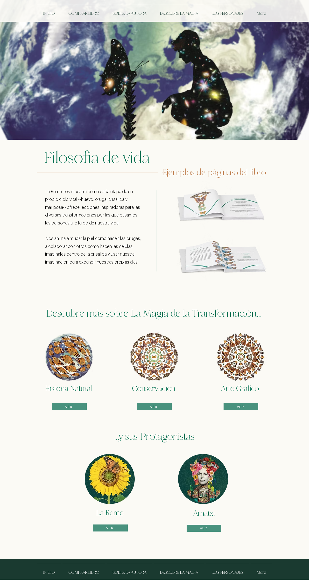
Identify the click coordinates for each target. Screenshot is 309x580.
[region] (220, 219)
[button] (84, 11)
